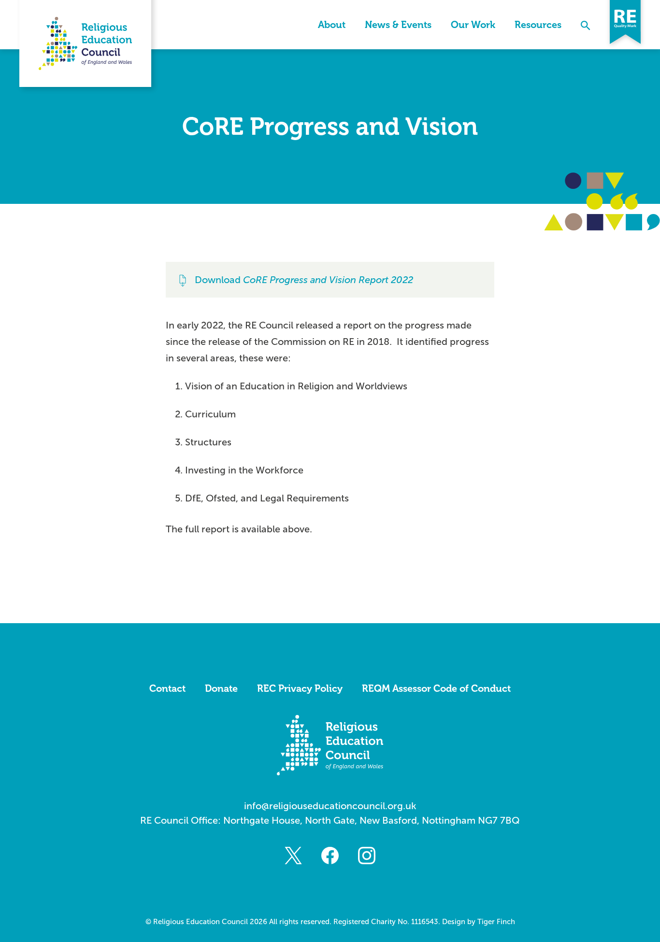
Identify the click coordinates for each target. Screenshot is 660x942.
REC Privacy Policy (300, 688)
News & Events (398, 24)
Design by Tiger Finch (478, 921)
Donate (221, 688)
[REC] (85, 43)
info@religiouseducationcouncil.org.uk (330, 806)
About (331, 24)
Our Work (473, 24)
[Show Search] (585, 24)
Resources (538, 24)
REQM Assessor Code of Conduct (436, 688)
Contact (167, 688)
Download (304, 279)
